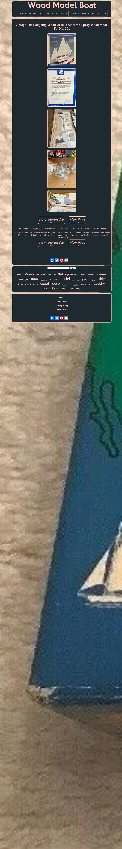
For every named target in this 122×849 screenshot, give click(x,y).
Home (61, 297)
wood (44, 284)
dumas (94, 280)
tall (70, 285)
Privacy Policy (61, 305)
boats (46, 288)
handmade (24, 284)
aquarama (71, 274)
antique (70, 288)
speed (53, 279)
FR (64, 313)
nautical (82, 275)
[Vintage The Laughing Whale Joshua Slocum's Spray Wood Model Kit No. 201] (62, 50)
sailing (77, 288)
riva (60, 274)
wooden (100, 284)
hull (73, 280)
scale (55, 284)
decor (83, 285)
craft (35, 284)
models (20, 274)
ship (102, 279)
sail (89, 284)
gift (55, 275)
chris (64, 285)
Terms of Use (62, 309)
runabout (91, 274)
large (78, 280)
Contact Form (62, 301)
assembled (101, 274)
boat (34, 278)
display (55, 288)
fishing (63, 288)
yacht (86, 279)
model (64, 278)
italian (76, 285)
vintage (23, 279)
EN (59, 313)
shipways (29, 274)
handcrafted (44, 280)
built (49, 275)
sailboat (41, 274)
